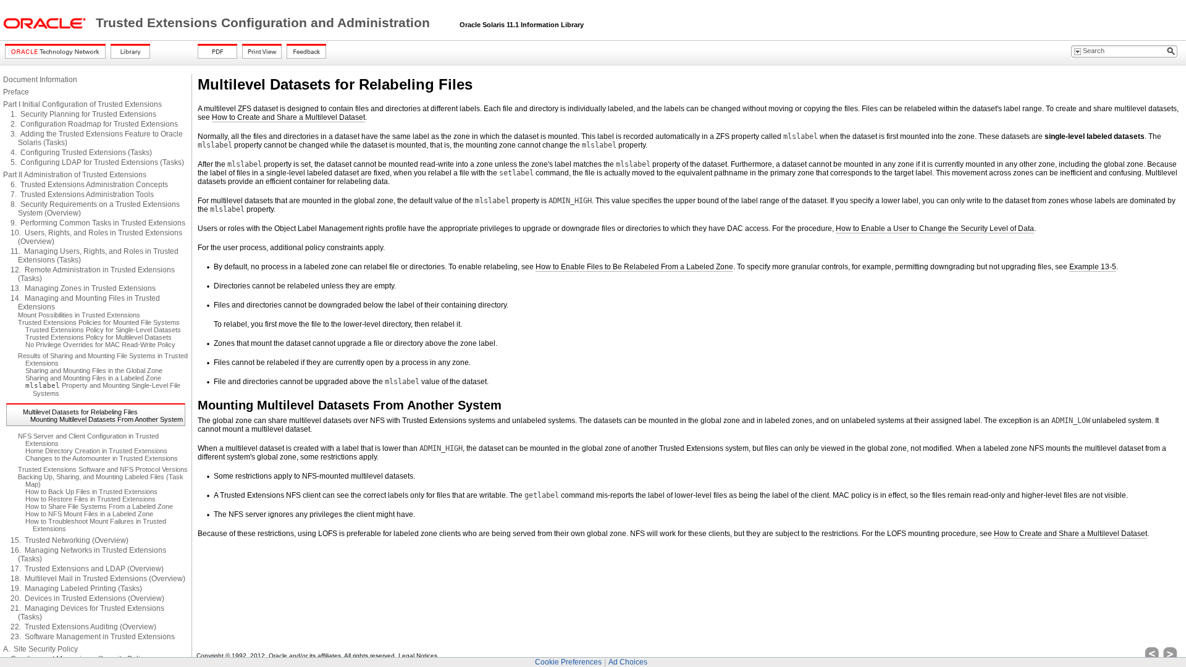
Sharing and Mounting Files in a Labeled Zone (93, 378)
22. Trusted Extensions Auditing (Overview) (83, 627)
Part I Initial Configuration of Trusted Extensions (82, 104)
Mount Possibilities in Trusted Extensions (79, 315)
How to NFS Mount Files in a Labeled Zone (89, 514)
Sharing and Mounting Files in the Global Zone (93, 370)
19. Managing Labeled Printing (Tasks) (76, 588)
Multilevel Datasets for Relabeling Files (80, 412)
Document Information (40, 79)
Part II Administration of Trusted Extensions (74, 174)
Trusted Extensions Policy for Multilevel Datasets (98, 337)
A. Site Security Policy (40, 649)
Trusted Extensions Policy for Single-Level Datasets (103, 330)
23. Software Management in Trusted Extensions (93, 636)
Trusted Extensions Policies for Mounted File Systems (99, 322)
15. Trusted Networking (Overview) (69, 540)
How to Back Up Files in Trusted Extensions (91, 491)
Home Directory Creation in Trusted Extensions (96, 451)
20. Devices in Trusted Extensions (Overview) (87, 598)
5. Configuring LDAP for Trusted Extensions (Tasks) (97, 162)
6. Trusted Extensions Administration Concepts (89, 184)
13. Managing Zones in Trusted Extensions (83, 288)
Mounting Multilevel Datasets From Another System (106, 419)
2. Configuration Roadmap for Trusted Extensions (94, 124)
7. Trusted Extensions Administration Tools (82, 194)
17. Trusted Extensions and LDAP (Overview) (87, 568)
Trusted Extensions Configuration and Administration (265, 22)
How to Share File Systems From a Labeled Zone (99, 506)
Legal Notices (417, 655)
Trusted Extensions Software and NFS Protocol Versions (103, 469)
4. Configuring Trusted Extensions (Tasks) (81, 152)
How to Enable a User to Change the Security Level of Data (935, 228)
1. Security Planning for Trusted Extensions (83, 114)
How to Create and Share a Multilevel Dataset (288, 117)
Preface (16, 92)
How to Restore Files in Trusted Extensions (90, 499)
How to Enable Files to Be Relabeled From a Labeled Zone (634, 266)
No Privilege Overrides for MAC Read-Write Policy (100, 344)
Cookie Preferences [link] (568, 662)
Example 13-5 (1092, 266)
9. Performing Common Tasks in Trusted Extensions (98, 223)
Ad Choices (627, 662)
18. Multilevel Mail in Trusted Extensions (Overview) (98, 578)
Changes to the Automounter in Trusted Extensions (101, 458)
